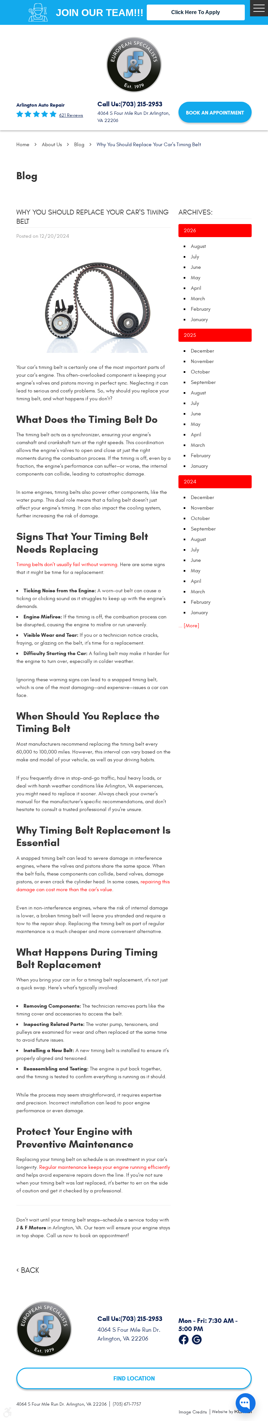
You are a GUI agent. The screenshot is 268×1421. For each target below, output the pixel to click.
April (196, 288)
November (202, 361)
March (198, 299)
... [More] (188, 626)
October (200, 372)
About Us (52, 144)
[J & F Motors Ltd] (134, 64)
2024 (190, 482)
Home (22, 144)
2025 (190, 335)
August (198, 246)
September (203, 382)
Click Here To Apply (195, 12)
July (195, 257)
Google (197, 1338)
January (199, 319)
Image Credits (193, 1412)
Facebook (183, 1338)
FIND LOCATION (134, 1378)
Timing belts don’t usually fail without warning (66, 564)
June (196, 267)
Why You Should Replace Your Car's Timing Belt (149, 144)
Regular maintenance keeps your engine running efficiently (104, 1167)
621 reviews (71, 115)
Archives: (195, 212)
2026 (190, 231)
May (195, 278)
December (202, 351)
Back (30, 1270)
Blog (79, 144)
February (200, 309)
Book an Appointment (215, 113)
